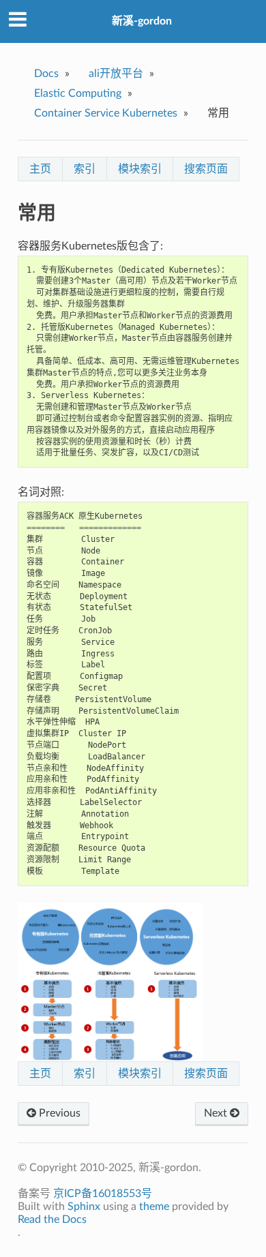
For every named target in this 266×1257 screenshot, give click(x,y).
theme (154, 1206)
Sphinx (84, 1206)
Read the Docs (52, 1219)
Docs (46, 73)
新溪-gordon (142, 21)
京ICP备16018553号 (102, 1193)
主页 (40, 169)
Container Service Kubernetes (105, 113)
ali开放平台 (116, 73)
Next (217, 1113)
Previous (58, 1113)
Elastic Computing (77, 93)
